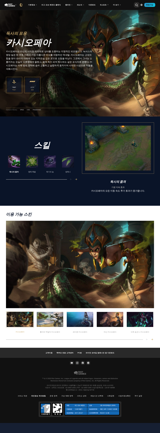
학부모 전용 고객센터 (65, 353)
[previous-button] (71, 179)
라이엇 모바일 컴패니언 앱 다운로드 (100, 353)
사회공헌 (110, 396)
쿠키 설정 (138, 396)
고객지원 (49, 353)
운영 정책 (53, 396)
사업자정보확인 (124, 396)
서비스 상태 (81, 396)
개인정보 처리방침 (38, 396)
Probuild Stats (37, 110)
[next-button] (76, 179)
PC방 (80, 353)
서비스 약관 (22, 396)
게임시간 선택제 (96, 396)
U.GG (28, 110)
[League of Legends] (21, 5)
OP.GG (22, 110)
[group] (41, 164)
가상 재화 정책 (67, 396)
